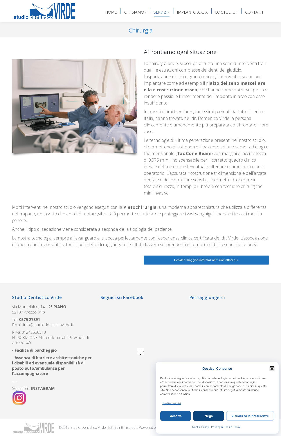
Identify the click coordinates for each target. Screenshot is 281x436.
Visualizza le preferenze (250, 416)
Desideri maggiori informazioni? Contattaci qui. (206, 260)
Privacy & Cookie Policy (225, 427)
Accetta (176, 416)
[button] (272, 368)
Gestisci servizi (171, 403)
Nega (209, 416)
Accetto (146, 376)
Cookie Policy (200, 427)
